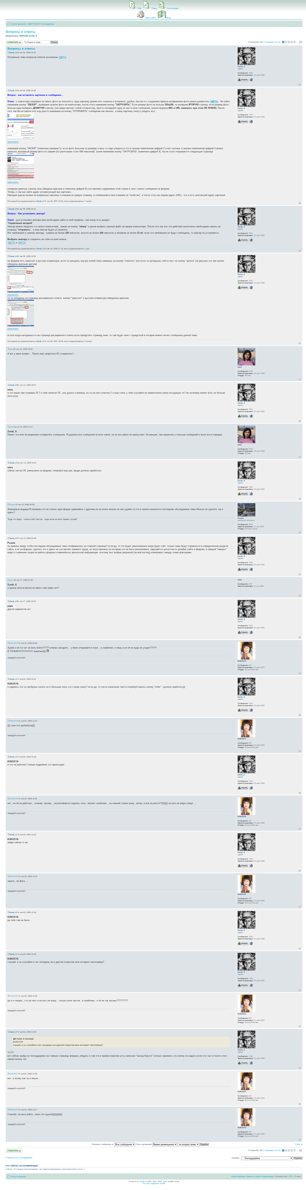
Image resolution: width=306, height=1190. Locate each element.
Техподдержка (47, 24)
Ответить (10, 41)
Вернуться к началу (300, 85)
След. (297, 1144)
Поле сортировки (144, 1144)
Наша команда (238, 1176)
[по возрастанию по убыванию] (193, 1144)
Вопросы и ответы (20, 32)
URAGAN (23, 36)
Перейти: (236, 1158)
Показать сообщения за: (103, 1144)
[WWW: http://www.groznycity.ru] (251, 79)
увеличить (13, 141)
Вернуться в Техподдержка (20, 1158)
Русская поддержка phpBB (154, 1183)
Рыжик (12, 505)
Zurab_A (33, 36)
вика (11, 349)
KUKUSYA (13, 643)
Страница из (272, 42)
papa (11, 580)
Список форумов (18, 24)
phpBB (142, 1181)
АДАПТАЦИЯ (33, 24)
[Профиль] (243, 79)
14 (300, 42)
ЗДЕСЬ (62, 57)
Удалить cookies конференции (259, 1176)
